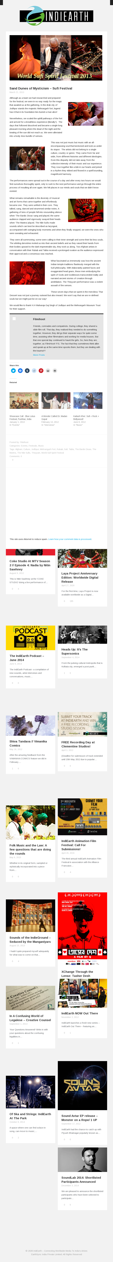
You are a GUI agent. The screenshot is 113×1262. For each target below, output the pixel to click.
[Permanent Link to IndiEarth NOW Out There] (82, 1006)
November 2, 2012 (70, 1017)
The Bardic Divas (83, 449)
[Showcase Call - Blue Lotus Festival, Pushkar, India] (24, 400)
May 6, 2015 (15, 857)
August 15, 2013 (17, 945)
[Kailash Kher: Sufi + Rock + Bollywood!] (87, 400)
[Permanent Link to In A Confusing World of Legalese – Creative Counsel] (30, 1008)
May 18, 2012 (16, 749)
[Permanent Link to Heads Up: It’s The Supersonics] (82, 642)
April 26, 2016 (68, 853)
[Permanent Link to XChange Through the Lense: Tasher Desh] (82, 964)
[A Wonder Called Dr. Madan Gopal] (55, 400)
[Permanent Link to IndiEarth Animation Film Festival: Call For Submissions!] (82, 833)
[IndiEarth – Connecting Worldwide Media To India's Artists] (56, 24)
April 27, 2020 (68, 585)
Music (41, 446)
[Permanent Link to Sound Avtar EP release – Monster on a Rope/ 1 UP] (82, 1108)
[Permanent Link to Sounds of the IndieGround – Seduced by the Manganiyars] (30, 930)
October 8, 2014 (17, 1122)
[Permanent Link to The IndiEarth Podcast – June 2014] (30, 648)
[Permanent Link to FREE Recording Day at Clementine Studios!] (82, 735)
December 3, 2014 (70, 1185)
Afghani (18, 449)
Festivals (33, 446)
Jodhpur (35, 449)
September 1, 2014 (18, 1024)
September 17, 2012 (71, 1124)
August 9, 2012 (17, 573)
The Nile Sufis (23, 453)
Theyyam (35, 453)
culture (26, 449)
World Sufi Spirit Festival (52, 453)
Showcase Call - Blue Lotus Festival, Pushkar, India (22, 417)
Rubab (60, 449)
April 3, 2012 (67, 750)
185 (71, 601)
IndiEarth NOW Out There (80, 1013)
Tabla (71, 449)
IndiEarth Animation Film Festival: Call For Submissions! (79, 845)
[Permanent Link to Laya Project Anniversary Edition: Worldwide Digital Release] (82, 566)
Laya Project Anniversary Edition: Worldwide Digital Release (80, 577)
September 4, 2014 (70, 657)
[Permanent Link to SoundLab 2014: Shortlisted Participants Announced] (82, 1170)
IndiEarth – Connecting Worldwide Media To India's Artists (60, 1251)
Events (24, 446)
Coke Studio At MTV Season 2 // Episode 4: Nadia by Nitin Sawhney (30, 565)
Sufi (66, 449)
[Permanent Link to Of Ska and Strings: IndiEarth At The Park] (30, 1106)
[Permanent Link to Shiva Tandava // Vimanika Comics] (30, 734)
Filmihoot (39, 319)
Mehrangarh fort (48, 449)
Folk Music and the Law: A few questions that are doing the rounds (30, 849)
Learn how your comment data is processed (69, 539)
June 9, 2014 (16, 664)
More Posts (39, 355)
